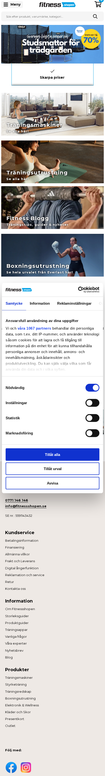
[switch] (92, 403)
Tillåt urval (53, 469)
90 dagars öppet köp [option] (52, 76)
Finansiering (14, 547)
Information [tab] (40, 303)
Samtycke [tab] (14, 303)
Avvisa (52, 483)
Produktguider (17, 623)
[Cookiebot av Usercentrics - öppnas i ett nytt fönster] (78, 290)
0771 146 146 (16, 500)
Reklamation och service (24, 575)
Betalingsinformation (21, 540)
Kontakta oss (15, 589)
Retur (9, 582)
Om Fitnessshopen (20, 609)
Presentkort (14, 719)
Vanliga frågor (16, 636)
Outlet (10, 726)
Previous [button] (7, 73)
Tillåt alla (52, 454)
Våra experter (16, 643)
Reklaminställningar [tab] (74, 303)
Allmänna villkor (17, 554)
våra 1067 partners (34, 328)
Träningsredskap (18, 691)
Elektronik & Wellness (22, 705)
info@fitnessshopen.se (25, 506)
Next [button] (97, 73)
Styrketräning (16, 684)
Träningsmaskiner (19, 677)
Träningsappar (16, 630)
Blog (9, 657)
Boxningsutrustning (20, 698)
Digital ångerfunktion (22, 568)
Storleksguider (17, 616)
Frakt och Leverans (20, 561)
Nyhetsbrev (14, 650)
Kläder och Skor (18, 712)
